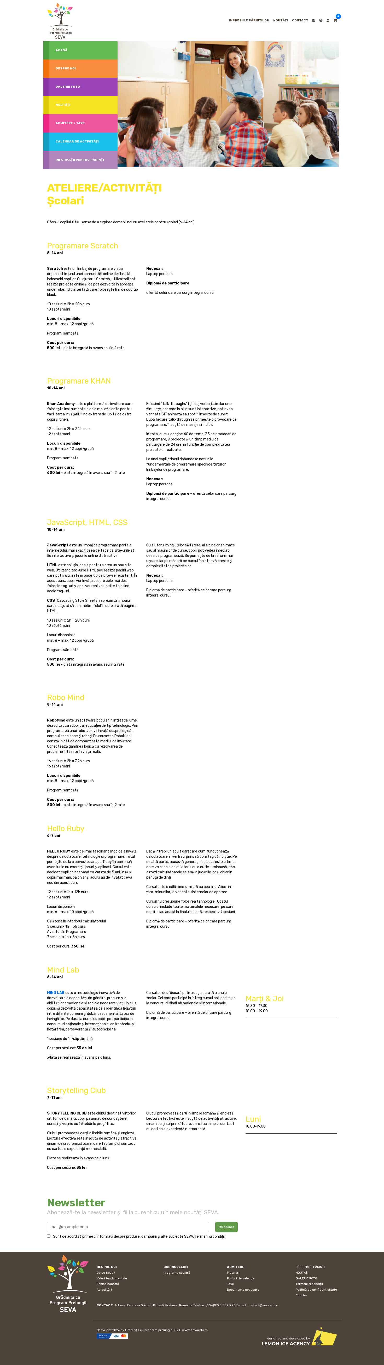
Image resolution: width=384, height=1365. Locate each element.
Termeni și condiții (309, 1284)
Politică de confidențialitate (316, 1289)
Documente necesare (243, 1289)
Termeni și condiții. (210, 1236)
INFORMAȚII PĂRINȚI (310, 1267)
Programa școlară (177, 1272)
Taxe (230, 1284)
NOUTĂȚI (280, 20)
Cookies (301, 1295)
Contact (300, 20)
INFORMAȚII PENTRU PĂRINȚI (80, 160)
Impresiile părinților (249, 20)
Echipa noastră (108, 1284)
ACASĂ (61, 50)
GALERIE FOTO (306, 1278)
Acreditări (104, 1289)
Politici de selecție (240, 1278)
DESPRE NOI (66, 68)
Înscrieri (233, 1272)
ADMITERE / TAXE (70, 123)
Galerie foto (68, 86)
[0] (335, 20)
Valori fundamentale (112, 1278)
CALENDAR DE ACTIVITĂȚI (77, 141)
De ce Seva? (106, 1272)
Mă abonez (226, 1227)
